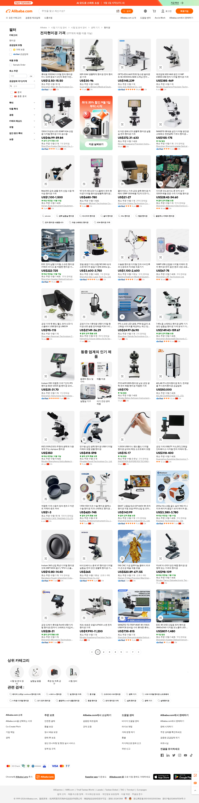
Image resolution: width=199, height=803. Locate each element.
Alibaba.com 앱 (116, 777)
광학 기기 (95, 27)
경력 (8, 737)
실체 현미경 (131, 701)
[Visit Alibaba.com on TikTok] (191, 755)
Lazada (99, 790)
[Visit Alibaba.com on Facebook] (162, 755)
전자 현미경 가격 (112, 701)
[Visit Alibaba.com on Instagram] (179, 755)
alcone (48, 216)
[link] (195, 775)
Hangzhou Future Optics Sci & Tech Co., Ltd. (96, 338)
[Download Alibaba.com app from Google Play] (183, 777)
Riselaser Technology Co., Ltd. (169, 521)
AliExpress (58, 790)
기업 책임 (10, 732)
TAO (122, 790)
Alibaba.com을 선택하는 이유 (19, 721)
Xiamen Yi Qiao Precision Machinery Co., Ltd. (134, 578)
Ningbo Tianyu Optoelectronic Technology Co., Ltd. (172, 580)
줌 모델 (92, 694)
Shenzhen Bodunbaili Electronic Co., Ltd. (172, 338)
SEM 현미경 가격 (103, 222)
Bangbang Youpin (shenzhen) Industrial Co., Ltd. (57, 578)
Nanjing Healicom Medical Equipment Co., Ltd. (134, 277)
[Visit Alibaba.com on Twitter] (174, 755)
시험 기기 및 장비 (59, 27)
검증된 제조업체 (90, 721)
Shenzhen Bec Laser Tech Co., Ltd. (95, 277)
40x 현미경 (125, 216)
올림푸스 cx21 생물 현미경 (69, 701)
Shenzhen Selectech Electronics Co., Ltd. (172, 206)
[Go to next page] (138, 652)
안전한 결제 (49, 721)
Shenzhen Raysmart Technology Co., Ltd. (57, 336)
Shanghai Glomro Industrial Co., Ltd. (134, 521)
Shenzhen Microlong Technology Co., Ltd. (57, 639)
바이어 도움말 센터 (130, 721)
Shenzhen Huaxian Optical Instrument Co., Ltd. (57, 279)
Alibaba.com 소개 (14, 715)
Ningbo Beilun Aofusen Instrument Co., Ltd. (134, 398)
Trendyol (130, 790)
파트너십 (164, 743)
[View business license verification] (125, 798)
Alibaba (43, 27)
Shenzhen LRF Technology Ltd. (170, 277)
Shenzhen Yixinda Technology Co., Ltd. (134, 336)
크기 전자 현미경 (43, 701)
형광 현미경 (142, 216)
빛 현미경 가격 (75, 694)
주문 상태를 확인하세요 (171, 732)
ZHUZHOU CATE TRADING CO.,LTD (57, 518)
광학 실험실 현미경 (66, 216)
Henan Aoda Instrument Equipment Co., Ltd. (57, 206)
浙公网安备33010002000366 (147, 798)
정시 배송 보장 (51, 732)
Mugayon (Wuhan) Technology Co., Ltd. (96, 203)
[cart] (155, 11)
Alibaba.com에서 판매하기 (172, 721)
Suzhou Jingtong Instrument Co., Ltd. (96, 521)
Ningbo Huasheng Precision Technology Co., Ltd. (172, 87)
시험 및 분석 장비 (79, 27)
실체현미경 (165, 701)
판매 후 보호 (50, 737)
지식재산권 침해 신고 (131, 743)
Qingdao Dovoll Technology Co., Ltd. (96, 461)
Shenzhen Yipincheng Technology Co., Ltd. (57, 396)
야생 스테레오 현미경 (80, 222)
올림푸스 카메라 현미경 (165, 216)
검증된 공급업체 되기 (170, 737)
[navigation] (22, 340)
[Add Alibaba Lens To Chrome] (45, 777)
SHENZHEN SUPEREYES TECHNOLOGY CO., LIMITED (134, 461)
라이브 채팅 (127, 726)
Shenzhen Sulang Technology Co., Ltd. (134, 203)
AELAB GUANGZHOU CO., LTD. (170, 396)
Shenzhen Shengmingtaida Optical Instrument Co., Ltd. (172, 146)
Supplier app (91, 777)
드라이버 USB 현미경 (112, 694)
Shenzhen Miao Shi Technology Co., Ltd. (57, 87)
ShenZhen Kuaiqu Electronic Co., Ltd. (57, 146)
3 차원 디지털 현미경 (20, 701)
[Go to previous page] (92, 652)
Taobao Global (111, 790)
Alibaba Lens (22, 777)
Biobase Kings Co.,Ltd (89, 578)
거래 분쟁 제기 (128, 732)
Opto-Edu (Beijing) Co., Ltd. (130, 87)
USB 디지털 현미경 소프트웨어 (157, 694)
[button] (118, 11)
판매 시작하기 (166, 726)
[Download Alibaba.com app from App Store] (162, 777)
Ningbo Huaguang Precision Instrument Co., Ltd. (134, 144)
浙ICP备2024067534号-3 (173, 798)
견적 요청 (87, 726)
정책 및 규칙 (50, 749)
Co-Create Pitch (13, 726)
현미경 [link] (107, 27)
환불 (124, 737)
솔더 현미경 (108, 216)
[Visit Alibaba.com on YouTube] (185, 755)
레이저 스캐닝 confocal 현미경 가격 (26, 694)
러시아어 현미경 (88, 216)
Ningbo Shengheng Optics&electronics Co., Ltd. (57, 461)
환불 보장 (48, 726)
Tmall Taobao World (85, 790)
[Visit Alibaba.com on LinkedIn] (168, 755)
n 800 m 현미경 (55, 694)
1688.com (69, 790)
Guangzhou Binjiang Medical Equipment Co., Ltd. (96, 87)
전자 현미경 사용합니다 (54, 222)
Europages (142, 790)
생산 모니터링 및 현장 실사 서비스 (59, 743)
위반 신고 (126, 749)
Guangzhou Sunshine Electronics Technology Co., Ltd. (172, 459)
